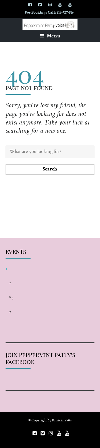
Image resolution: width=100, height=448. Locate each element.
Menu (53, 36)
